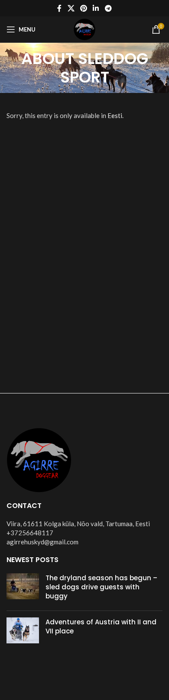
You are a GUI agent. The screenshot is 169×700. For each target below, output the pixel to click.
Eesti (114, 115)
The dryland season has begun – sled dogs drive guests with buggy (101, 587)
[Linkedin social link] (96, 8)
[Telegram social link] (108, 8)
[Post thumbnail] (22, 588)
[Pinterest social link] (83, 8)
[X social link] (71, 8)
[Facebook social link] (60, 8)
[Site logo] (84, 28)
